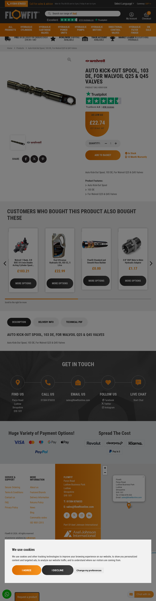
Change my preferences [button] (88, 570)
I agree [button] (26, 570)
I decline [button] (58, 570)
